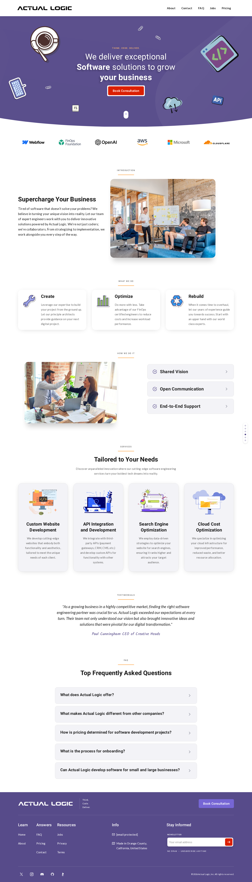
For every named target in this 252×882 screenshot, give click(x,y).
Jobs (213, 8)
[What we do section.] (245, 428)
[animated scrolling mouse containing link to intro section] (126, 115)
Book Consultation (126, 91)
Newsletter (174, 835)
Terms (61, 852)
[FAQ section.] (245, 440)
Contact (186, 8)
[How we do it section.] (245, 431)
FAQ (201, 8)
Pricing (226, 8)
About (171, 8)
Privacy (62, 843)
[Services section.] (245, 434)
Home (21, 834)
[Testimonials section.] (245, 437)
